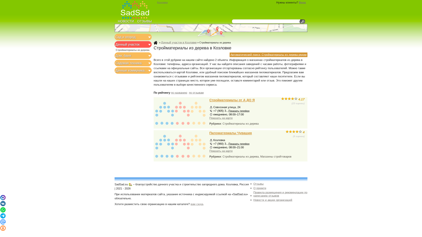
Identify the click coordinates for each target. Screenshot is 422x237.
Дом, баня (123, 55)
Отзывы (144, 21)
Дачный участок (127, 44)
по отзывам (196, 92)
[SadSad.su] (136, 10)
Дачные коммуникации (132, 70)
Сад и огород (125, 37)
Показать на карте (221, 118)
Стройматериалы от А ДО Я (232, 100)
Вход (302, 2)
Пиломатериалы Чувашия (230, 133)
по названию (179, 92)
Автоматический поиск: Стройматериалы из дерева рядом (268, 54)
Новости (126, 21)
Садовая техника (128, 63)
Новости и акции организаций (272, 200)
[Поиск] (302, 21)
